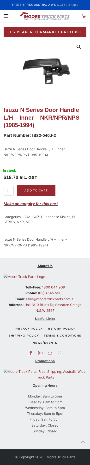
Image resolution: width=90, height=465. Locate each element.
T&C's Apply (70, 4)
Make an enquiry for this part (31, 203)
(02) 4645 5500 (50, 293)
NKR (20, 222)
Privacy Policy (29, 328)
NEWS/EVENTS (45, 342)
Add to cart (36, 190)
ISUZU (37, 217)
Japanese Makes (57, 217)
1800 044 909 (53, 287)
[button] (6, 16)
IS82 (26, 217)
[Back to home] (45, 16)
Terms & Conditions (62, 335)
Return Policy (61, 328)
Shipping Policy (24, 335)
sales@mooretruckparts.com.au (50, 299)
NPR (29, 222)
